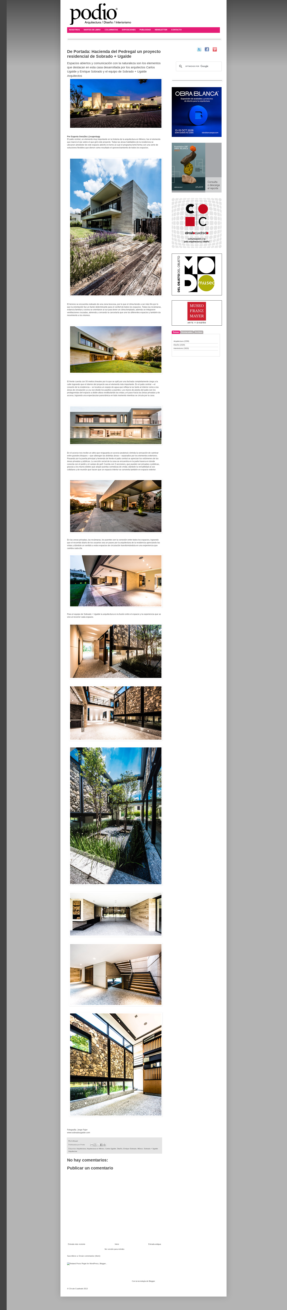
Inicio (117, 1244)
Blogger (152, 1281)
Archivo (198, 332)
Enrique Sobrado (130, 1149)
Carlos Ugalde (110, 1149)
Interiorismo (178, 348)
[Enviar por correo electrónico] (92, 1145)
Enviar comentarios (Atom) (89, 1256)
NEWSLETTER (161, 30)
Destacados (187, 332)
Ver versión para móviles (114, 1249)
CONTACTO (176, 30)
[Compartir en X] (98, 1145)
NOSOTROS (74, 30)
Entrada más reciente (76, 1244)
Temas (176, 332)
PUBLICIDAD (145, 30)
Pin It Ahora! (73, 1141)
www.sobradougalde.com (78, 1132)
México (140, 1149)
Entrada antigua (154, 1244)
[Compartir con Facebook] (101, 1145)
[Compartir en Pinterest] (104, 1145)
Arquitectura (81, 1149)
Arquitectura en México (95, 1149)
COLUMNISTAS (111, 30)
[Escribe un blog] (95, 1145)
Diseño (119, 1149)
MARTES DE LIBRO (92, 30)
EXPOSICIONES (129, 30)
